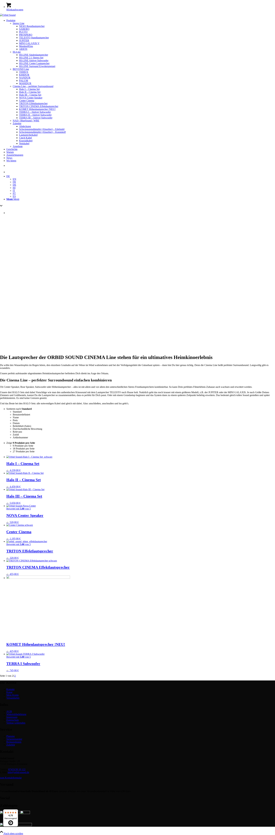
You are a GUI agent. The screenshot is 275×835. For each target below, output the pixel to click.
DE (8, 176)
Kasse (9, 692)
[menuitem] (140, 83)
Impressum (11, 717)
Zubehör (10, 744)
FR (14, 182)
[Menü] (16, 811)
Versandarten (12, 698)
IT (14, 190)
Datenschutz (12, 720)
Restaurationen (13, 742)
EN (14, 179)
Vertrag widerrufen (15, 722)
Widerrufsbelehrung (16, 714)
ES (14, 196)
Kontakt (10, 689)
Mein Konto (12, 695)
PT (14, 193)
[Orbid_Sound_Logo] (8, 15)
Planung (10, 736)
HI (14, 187)
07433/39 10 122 (16, 769)
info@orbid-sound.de (18, 772)
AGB (9, 711)
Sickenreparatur (14, 739)
